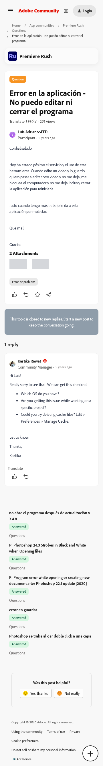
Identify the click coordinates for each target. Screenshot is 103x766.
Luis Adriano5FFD (32, 131)
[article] (51, 419)
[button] (10, 12)
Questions (19, 30)
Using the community (27, 731)
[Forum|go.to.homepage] (38, 11)
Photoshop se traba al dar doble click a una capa (50, 636)
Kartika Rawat (29, 361)
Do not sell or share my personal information (43, 750)
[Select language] (66, 10)
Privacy (75, 731)
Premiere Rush (73, 25)
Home (16, 25)
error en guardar (23, 609)
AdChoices (24, 759)
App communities (41, 25)
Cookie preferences (25, 741)
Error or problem (23, 282)
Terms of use (56, 731)
